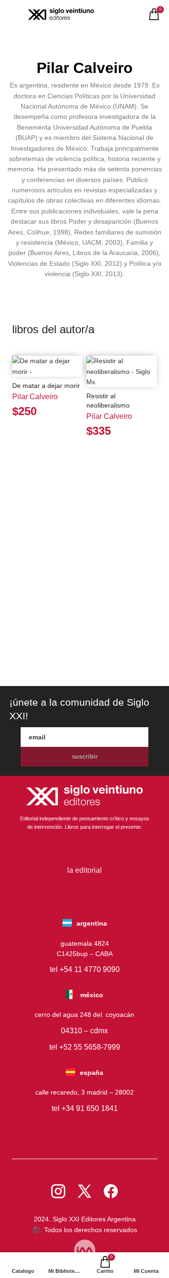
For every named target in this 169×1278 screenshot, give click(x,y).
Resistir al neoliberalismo (108, 400)
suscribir (85, 756)
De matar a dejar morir (46, 385)
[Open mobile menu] (12, 14)
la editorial (84, 870)
